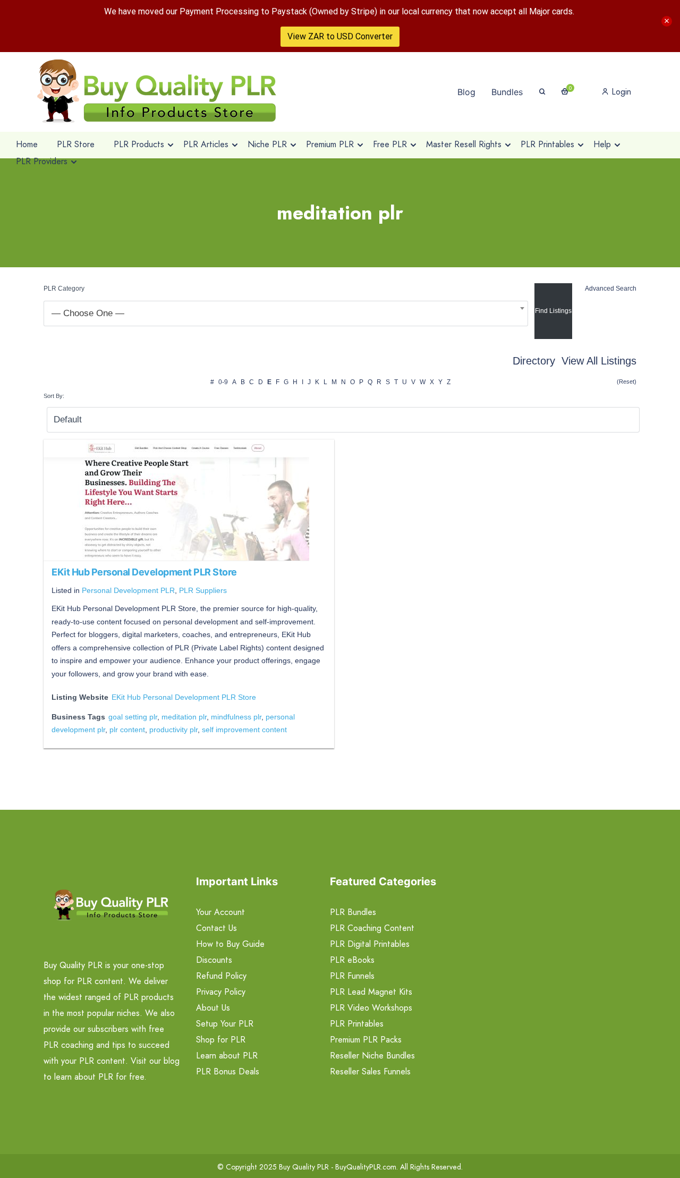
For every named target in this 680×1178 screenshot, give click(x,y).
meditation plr (184, 717)
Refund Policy (221, 976)
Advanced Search (610, 288)
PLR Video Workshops (371, 1008)
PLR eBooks (352, 960)
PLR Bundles (353, 912)
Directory (534, 361)
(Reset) (626, 381)
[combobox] (286, 313)
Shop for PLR (220, 1039)
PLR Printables (357, 1024)
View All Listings (599, 361)
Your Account (220, 912)
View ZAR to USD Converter (340, 36)
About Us (213, 1008)
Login (620, 92)
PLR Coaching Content (372, 928)
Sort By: (54, 396)
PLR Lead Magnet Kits (371, 992)
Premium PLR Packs (366, 1039)
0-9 (223, 382)
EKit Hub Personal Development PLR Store (144, 572)
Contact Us (216, 928)
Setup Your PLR (224, 1024)
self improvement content (244, 729)
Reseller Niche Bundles (372, 1055)
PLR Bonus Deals (227, 1071)
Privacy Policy (220, 992)
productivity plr (173, 729)
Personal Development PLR (128, 590)
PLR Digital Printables (370, 944)
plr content (127, 729)
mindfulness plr (236, 717)
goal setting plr (132, 717)
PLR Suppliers (203, 590)
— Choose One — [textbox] (88, 313)
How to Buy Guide (230, 944)
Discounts (214, 960)
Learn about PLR (227, 1055)
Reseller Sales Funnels (370, 1071)
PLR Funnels (352, 976)
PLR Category (64, 288)
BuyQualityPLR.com (365, 1167)
